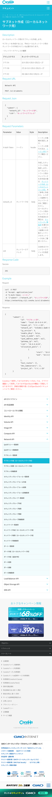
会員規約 (6, 661)
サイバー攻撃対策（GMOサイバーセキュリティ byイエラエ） (20, 759)
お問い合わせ (7, 701)
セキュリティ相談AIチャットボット (12, 754)
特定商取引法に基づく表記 (12, 690)
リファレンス (12, 15)
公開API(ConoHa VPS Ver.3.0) (26, 15)
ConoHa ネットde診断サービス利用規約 (16, 676)
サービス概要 (7, 715)
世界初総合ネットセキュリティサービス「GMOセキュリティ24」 (21, 748)
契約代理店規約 (8, 686)
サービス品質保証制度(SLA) (12, 697)
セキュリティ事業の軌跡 (9, 765)
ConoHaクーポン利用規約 (11, 672)
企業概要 (6, 712)
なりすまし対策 (34, 762)
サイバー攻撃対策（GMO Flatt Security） (14, 762)
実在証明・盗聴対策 (7, 757)
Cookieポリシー (8, 708)
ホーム (4, 15)
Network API (40, 15)
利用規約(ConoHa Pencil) (11, 683)
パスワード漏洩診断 (7, 751)
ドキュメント (8, 8)
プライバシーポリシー (10, 705)
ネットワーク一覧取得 (43, 222)
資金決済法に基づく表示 (11, 694)
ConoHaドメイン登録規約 (11, 665)
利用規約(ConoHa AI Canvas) (12, 679)
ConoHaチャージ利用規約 (11, 668)
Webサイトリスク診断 (23, 751)
